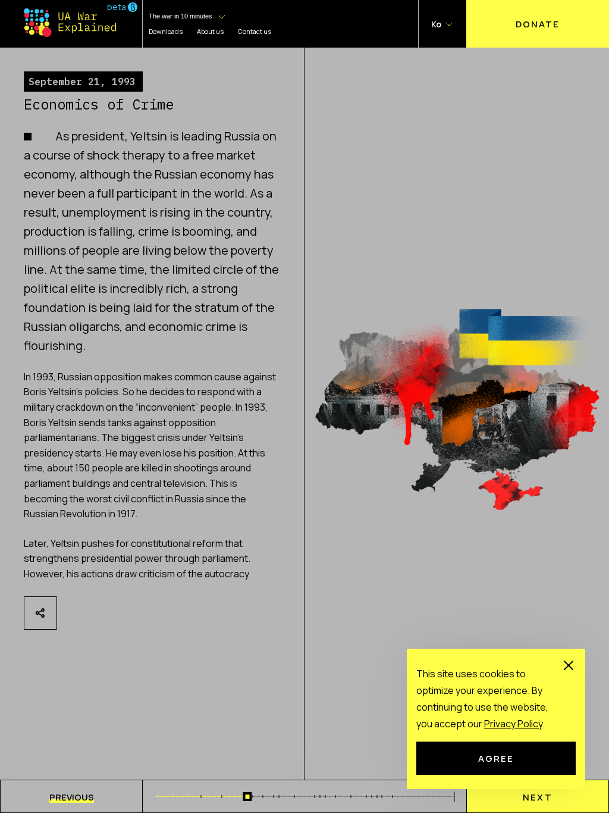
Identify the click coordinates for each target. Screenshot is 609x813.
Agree (496, 758)
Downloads (166, 31)
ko (436, 24)
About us (210, 31)
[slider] (247, 796)
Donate (538, 24)
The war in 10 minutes (180, 16)
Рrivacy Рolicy (513, 723)
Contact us (254, 31)
